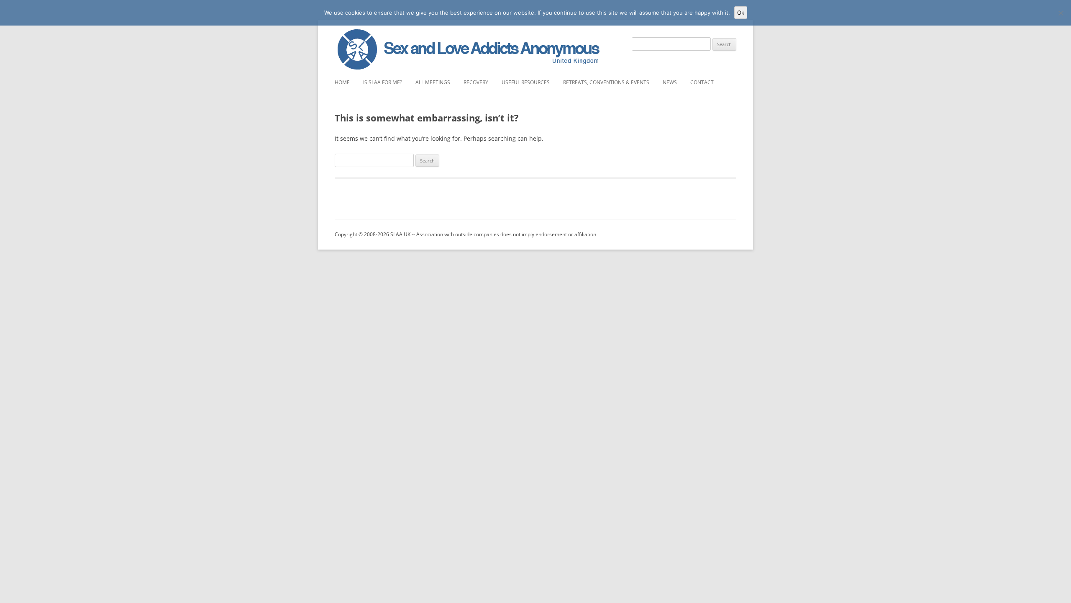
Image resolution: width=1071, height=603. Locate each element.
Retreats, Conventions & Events (606, 82)
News (670, 82)
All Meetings (432, 82)
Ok (740, 12)
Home (342, 82)
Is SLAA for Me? (382, 82)
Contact (702, 82)
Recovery (476, 82)
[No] (1060, 13)
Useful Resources (526, 82)
